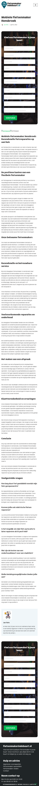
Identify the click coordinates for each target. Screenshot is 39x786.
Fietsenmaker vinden (10, 769)
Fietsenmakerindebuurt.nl (10, 784)
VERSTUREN (10, 118)
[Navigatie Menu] (35, 4)
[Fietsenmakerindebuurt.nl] (11, 5)
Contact (6, 771)
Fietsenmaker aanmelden (12, 766)
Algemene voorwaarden (12, 764)
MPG (35, 784)
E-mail (6, 87)
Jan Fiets (6, 24)
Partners (20, 784)
